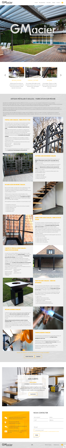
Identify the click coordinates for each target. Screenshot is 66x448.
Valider (36, 435)
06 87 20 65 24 (29, 356)
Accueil (36, 2)
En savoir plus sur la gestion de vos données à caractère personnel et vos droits (46, 431)
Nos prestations (42, 2)
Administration (56, 445)
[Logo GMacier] (7, 2)
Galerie (53, 2)
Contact (38, 356)
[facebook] (62, 2)
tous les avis (33, 394)
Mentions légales (48, 445)
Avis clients (49, 2)
